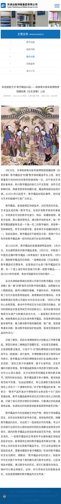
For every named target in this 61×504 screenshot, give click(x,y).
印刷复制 (30, 64)
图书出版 (30, 42)
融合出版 (30, 56)
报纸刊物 (30, 49)
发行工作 (30, 71)
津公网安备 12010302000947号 (22, 496)
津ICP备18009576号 (48, 496)
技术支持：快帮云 (31, 500)
